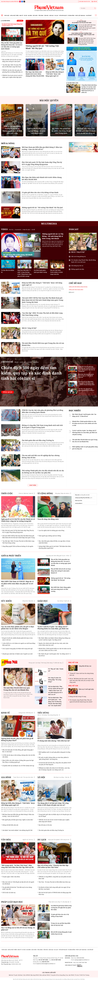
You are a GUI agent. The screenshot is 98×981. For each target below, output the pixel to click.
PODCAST (73, 229)
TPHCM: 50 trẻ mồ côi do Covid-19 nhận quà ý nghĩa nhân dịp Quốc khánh (12, 77)
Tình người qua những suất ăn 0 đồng (50, 536)
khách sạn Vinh (78, 500)
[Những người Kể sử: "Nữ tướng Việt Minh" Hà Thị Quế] (45, 32)
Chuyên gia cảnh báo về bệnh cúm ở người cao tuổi (17, 654)
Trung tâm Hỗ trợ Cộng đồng (58, 975)
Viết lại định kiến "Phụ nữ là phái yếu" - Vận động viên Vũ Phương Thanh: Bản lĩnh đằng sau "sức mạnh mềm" (55, 701)
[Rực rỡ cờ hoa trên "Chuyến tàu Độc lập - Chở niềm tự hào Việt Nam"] (55, 853)
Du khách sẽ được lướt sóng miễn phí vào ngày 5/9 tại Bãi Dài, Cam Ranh (54, 888)
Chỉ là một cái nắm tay (8, 892)
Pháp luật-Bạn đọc (12, 902)
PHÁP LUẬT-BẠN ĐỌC (80, 15)
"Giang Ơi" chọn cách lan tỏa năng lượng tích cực (81, 674)
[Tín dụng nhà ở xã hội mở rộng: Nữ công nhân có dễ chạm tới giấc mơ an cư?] (55, 790)
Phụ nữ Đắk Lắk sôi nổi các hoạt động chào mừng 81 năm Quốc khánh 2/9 (11, 61)
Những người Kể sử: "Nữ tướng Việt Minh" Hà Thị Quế (42, 47)
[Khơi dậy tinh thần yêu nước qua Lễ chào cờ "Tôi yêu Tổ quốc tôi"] (72, 376)
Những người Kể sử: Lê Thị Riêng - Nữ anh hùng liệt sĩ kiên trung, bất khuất (52, 236)
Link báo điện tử (78, 503)
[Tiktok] (24, 1)
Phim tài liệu (26, 229)
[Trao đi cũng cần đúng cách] (55, 506)
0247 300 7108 (83, 962)
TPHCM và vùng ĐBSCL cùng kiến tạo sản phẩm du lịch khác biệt (55, 877)
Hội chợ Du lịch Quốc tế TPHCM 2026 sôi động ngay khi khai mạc (55, 893)
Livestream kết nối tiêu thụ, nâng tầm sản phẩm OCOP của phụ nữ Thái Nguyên (55, 763)
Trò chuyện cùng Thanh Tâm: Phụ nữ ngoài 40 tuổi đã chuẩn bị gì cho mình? (81, 701)
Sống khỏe (25, 601)
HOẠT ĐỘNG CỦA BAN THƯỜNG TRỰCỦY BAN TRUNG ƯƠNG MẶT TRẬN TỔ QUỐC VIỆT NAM (81, 35)
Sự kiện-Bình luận (72, 83)
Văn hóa (6, 839)
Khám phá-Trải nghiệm (54, 839)
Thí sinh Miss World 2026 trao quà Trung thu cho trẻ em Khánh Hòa (43, 344)
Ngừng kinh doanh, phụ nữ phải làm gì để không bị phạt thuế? (17, 739)
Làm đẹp (38, 662)
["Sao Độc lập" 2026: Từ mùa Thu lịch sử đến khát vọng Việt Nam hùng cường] (10, 318)
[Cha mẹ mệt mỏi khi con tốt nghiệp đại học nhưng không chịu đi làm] (10, 460)
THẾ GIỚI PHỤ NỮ (63, 15)
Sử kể (33, 229)
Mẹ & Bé (31, 601)
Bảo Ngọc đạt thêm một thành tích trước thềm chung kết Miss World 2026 (35, 74)
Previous (2, 120)
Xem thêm (32, 485)
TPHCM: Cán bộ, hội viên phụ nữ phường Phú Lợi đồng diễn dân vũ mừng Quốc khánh (12, 72)
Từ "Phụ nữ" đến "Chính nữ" (55, 670)
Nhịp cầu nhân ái (65, 493)
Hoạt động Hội (49, 555)
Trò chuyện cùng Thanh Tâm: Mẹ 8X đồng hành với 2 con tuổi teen (86, 131)
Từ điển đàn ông (57, 662)
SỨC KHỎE (35, 15)
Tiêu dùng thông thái (53, 715)
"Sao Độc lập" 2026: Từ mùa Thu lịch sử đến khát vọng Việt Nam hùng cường (11, 66)
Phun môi (77, 494)
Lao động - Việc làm (64, 777)
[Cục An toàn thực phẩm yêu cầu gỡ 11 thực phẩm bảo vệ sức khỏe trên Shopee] (18, 614)
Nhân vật (23, 362)
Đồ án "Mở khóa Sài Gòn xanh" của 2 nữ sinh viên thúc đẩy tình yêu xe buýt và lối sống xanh (82, 680)
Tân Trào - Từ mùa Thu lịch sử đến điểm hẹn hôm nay (54, 882)
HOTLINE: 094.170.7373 (84, 1)
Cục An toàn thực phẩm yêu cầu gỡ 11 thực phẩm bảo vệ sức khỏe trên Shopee (17, 628)
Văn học (31, 839)
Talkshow (18, 229)
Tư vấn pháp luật (65, 902)
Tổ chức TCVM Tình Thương (82, 975)
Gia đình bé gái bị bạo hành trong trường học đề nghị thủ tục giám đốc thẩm (61, 907)
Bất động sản (29, 712)
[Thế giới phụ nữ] (9, 662)
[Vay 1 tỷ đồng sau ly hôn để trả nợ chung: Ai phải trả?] (18, 915)
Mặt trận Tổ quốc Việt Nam (15, 975)
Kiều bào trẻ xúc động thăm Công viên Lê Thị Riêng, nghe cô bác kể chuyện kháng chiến (86, 383)
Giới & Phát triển (11, 555)
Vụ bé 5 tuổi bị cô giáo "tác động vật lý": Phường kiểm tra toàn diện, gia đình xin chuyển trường (84, 432)
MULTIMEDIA (49, 223)
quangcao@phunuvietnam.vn (81, 960)
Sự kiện (29, 362)
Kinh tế (5, 712)
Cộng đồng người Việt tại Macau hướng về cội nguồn (17, 546)
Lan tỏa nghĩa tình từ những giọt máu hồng (51, 530)
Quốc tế (31, 493)
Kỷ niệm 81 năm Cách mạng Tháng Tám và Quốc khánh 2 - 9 (12, 24)
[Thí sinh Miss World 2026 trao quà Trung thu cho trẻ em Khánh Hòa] (10, 348)
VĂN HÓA (46, 15)
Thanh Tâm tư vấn (17, 777)
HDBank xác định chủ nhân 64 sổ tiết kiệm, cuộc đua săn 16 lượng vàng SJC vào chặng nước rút (54, 769)
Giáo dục (43, 601)
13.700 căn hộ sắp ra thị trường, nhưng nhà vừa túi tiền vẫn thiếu (18, 756)
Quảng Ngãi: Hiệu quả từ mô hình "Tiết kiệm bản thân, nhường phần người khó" (55, 547)
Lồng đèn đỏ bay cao (85, 666)
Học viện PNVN (70, 975)
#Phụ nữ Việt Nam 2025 (76, 289)
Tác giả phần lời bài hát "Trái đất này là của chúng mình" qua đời (17, 888)
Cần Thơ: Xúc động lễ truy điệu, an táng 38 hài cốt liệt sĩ (86, 389)
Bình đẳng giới (57, 555)
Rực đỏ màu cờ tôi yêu (45, 825)
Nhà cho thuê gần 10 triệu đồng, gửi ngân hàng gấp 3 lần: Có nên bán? (17, 750)
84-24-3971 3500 (43, 960)
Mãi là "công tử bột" (78, 252)
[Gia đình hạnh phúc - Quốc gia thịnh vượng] (41, 264)
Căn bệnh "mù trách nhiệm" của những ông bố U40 (17, 830)
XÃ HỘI (25, 15)
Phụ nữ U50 (73, 686)
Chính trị (21, 493)
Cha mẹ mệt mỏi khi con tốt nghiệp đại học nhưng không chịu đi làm (40, 456)
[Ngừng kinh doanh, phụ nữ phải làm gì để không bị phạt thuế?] (18, 726)
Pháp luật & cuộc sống (54, 902)
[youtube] (20, 1)
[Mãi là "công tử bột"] (83, 241)
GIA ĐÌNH (30, 15)
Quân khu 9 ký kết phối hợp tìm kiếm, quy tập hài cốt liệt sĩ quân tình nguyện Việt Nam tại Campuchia (86, 369)
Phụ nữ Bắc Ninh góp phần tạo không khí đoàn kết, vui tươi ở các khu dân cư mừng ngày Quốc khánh (11, 46)
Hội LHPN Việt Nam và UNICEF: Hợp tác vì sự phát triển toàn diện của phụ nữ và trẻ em (17, 583)
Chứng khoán (22, 712)
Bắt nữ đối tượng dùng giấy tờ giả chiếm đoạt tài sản (61, 933)
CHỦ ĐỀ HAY (75, 283)
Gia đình (6, 777)
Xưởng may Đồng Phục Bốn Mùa (82, 497)
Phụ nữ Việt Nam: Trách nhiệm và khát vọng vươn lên (56, 272)
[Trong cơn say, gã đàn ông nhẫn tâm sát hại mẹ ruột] (44, 926)
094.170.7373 (45, 961)
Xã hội (41, 777)
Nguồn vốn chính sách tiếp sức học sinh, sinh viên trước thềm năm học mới (53, 644)
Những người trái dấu (77, 269)
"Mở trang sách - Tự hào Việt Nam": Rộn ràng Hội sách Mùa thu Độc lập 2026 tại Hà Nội (17, 867)
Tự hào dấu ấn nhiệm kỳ (7, 271)
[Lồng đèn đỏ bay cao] (73, 668)
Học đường (60, 601)
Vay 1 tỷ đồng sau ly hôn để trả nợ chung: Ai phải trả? (18, 929)
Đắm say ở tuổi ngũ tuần (86, 689)
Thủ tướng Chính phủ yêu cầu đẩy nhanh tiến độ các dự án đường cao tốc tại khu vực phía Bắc (43, 472)
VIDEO (4, 229)
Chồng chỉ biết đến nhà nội (10, 825)
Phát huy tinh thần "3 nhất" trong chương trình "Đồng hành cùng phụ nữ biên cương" (24, 273)
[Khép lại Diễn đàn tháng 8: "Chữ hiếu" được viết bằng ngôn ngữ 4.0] (55, 64)
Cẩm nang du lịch (65, 839)
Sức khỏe (6, 601)
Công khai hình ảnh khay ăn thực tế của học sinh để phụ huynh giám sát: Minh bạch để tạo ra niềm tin (89, 88)
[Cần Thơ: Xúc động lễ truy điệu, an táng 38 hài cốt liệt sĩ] (72, 391)
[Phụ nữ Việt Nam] (49, 8)
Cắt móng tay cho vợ (77, 265)
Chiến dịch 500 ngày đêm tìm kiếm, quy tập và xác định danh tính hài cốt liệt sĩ (31, 373)
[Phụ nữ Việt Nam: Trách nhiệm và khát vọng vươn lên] (57, 264)
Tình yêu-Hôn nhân (28, 777)
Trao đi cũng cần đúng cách (48, 519)
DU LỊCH (56, 15)
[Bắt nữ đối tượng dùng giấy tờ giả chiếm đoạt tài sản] (44, 935)
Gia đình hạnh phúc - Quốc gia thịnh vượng (40, 271)
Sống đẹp (57, 493)
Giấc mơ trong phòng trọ (78, 256)
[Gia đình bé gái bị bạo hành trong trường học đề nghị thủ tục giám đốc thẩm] (44, 908)
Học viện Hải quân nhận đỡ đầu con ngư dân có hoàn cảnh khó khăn (54, 542)
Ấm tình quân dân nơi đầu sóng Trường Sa (38, 440)
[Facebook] (22, 1)
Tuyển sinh (66, 601)
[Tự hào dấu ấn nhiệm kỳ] (8, 264)
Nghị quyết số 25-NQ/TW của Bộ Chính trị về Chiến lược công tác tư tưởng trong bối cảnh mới (18, 521)
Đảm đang (49, 662)
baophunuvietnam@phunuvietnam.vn (45, 963)
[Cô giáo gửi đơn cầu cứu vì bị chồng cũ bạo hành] (10, 197)
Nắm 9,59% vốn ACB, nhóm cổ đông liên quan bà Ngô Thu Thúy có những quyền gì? (18, 761)
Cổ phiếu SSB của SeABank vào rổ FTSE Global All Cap (18, 765)
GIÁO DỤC (51, 15)
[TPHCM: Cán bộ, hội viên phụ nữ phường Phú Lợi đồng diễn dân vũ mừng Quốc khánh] (10, 415)
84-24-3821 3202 (56, 960)
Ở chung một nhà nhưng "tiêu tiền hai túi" (54, 741)
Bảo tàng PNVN (35, 975)
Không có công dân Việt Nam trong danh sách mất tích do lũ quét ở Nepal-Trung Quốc (42, 426)
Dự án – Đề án (65, 555)
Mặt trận (26, 493)
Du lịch (42, 839)
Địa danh (36, 362)
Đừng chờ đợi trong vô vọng (78, 696)
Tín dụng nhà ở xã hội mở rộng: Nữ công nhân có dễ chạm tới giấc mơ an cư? (53, 804)
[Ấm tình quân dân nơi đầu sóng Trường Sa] (10, 445)
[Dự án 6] (71, 292)
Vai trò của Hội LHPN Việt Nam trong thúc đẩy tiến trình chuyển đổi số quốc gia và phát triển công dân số (87, 27)
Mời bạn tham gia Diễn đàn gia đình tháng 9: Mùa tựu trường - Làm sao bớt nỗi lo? (12, 129)
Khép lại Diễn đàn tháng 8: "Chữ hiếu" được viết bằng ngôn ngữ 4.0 (55, 74)
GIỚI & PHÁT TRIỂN (14, 15)
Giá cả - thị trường (42, 715)
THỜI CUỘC (6, 15)
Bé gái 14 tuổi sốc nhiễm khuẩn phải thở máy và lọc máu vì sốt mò (17, 639)
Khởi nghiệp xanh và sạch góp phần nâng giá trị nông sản (85, 448)
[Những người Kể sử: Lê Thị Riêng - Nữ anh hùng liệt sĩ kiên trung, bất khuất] (21, 245)
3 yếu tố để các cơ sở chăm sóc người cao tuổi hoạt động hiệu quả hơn (18, 644)
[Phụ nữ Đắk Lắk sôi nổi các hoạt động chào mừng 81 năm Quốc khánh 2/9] (44, 572)
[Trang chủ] (2, 15)
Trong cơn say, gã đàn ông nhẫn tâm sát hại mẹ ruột (60, 924)
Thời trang (43, 662)
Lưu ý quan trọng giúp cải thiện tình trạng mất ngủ (17, 648)
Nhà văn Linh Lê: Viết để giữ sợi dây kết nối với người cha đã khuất (18, 883)
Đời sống (56, 777)
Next (95, 120)
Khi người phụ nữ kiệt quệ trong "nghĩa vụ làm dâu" (17, 820)
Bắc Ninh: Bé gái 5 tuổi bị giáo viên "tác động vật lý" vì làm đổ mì (84, 415)
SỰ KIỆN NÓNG (6, 20)
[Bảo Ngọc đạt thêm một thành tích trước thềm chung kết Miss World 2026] (35, 64)
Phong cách (32, 662)
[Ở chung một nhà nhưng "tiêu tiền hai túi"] (55, 728)
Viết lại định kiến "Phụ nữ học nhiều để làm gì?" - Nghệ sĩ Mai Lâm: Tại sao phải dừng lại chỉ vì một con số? (56, 690)
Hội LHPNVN (26, 975)
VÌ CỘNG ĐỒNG (71, 15)
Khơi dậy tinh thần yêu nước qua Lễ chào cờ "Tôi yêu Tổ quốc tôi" (86, 376)
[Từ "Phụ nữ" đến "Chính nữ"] (41, 672)
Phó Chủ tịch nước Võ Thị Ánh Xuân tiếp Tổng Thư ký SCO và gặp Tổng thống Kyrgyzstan (42, 163)
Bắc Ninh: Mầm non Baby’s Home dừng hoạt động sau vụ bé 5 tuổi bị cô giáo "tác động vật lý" (54, 639)
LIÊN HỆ (95, 1)
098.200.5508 (80, 958)
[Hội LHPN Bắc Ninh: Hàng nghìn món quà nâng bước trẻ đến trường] (44, 590)
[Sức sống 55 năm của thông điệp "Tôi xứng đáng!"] (41, 680)
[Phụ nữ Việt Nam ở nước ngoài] (83, 147)
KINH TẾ (21, 15)
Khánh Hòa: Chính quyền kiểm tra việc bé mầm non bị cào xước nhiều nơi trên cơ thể (84, 423)
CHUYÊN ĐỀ (88, 15)
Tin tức (11, 229)
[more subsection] (34, 493)
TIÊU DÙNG (40, 15)
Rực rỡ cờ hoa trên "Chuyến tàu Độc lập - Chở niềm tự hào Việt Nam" (53, 866)
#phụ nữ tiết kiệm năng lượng (78, 286)
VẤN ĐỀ (16, 362)
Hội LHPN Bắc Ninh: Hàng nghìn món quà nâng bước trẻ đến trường (61, 589)
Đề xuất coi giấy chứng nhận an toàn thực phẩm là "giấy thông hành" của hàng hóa (54, 758)
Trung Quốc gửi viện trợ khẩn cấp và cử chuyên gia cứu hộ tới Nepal (55, 815)
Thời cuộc (7, 493)
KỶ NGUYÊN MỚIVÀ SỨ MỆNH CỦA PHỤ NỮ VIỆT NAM (81, 22)
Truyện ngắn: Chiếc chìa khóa (11, 877)
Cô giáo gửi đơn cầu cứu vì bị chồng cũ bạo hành (40, 192)
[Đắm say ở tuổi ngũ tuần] (73, 691)
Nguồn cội (25, 839)
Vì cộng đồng (45, 493)
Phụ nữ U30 (73, 663)
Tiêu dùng (43, 712)
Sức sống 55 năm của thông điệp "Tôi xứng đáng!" (54, 680)
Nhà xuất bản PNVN (45, 975)
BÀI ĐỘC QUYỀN (49, 100)
